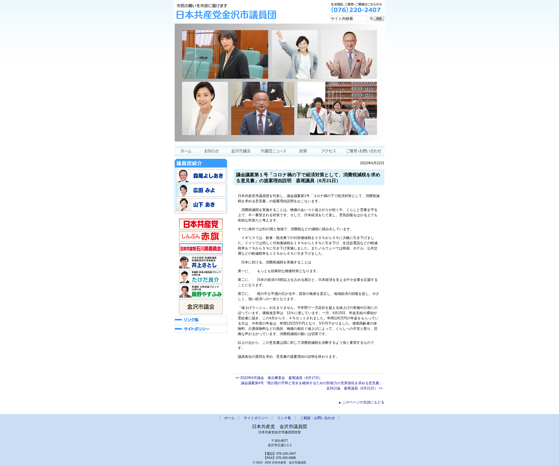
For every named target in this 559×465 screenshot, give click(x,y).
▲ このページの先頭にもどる (361, 402)
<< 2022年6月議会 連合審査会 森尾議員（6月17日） (278, 378)
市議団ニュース (273, 151)
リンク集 (284, 418)
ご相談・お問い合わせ (363, 151)
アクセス (328, 151)
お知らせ (211, 151)
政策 (303, 151)
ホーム (186, 151)
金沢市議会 (241, 151)
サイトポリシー (256, 418)
